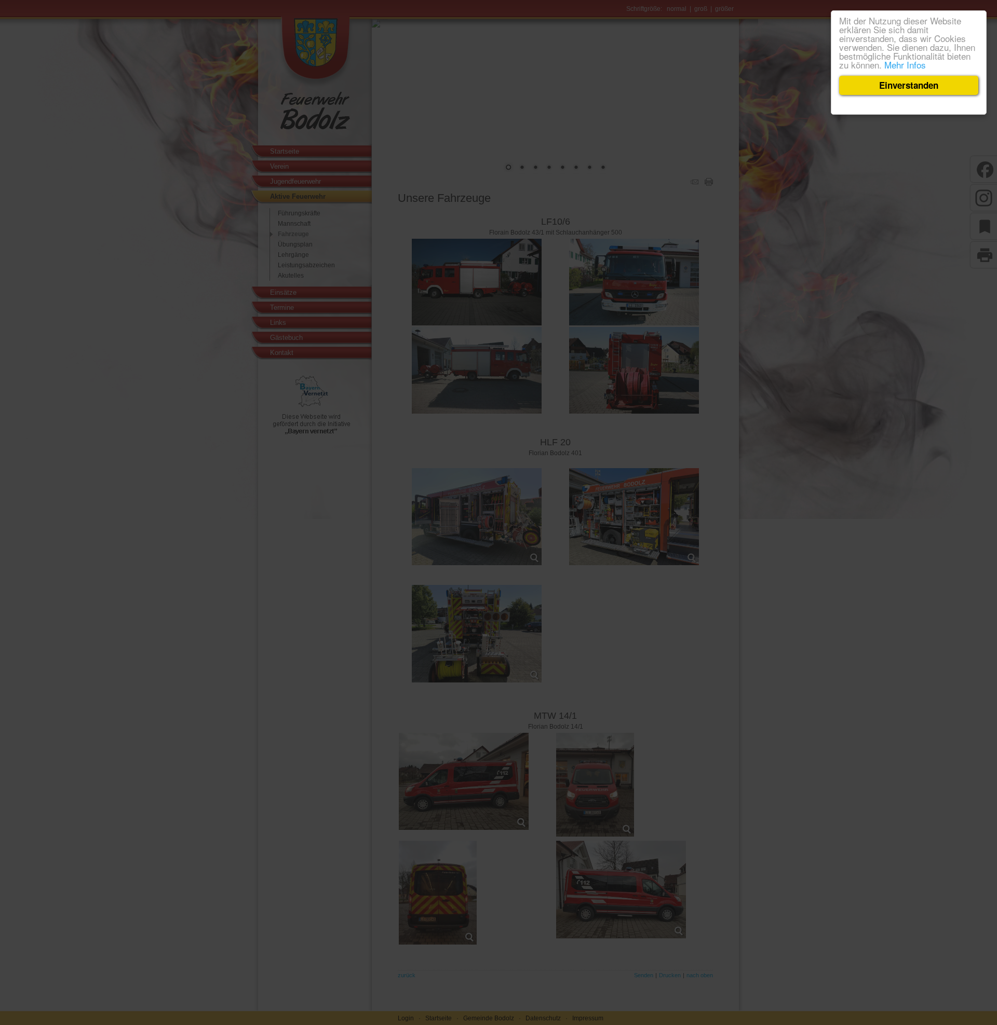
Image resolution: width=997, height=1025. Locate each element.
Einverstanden (908, 85)
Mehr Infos (905, 64)
